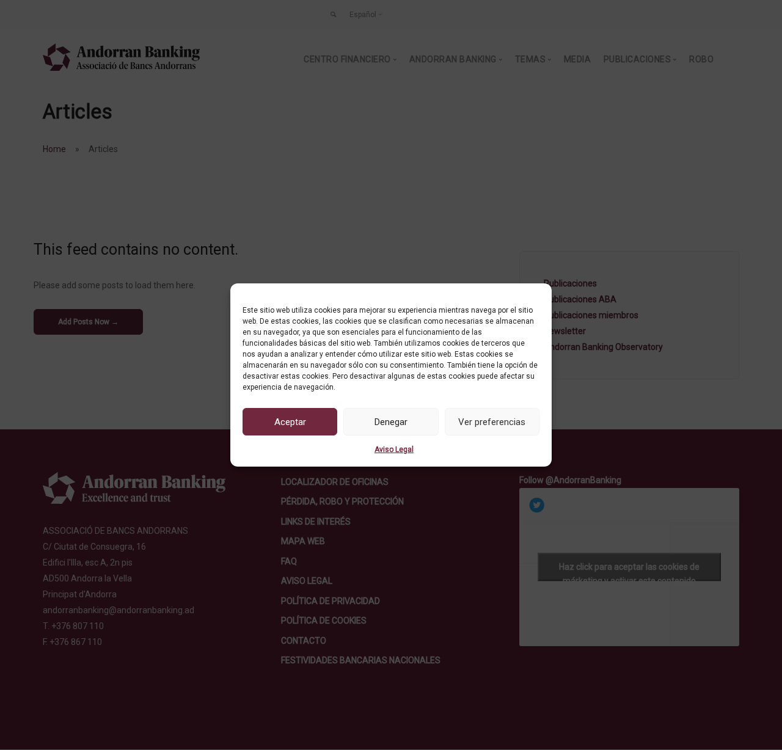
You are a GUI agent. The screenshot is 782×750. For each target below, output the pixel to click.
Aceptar (290, 422)
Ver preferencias (491, 422)
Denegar (391, 422)
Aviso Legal (394, 449)
